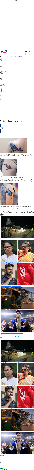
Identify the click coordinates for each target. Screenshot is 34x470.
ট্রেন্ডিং (1, 77)
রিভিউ (3, 71)
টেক (0, 113)
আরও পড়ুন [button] (1, 337)
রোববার (1, 82)
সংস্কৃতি (5, 71)
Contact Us (2, 460)
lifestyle (2, 456)
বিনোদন (13, 56)
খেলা (1, 64)
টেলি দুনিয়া (7, 71)
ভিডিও (1, 79)
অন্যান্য (4, 65)
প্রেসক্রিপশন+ (8, 56)
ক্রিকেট (1, 65)
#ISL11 (2, 59)
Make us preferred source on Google (4, 137)
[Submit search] (29, 54)
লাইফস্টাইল (16, 56)
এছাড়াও (0, 118)
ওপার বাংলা (2, 68)
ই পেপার (1, 76)
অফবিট (1, 67)
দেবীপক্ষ (1, 83)
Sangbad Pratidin (3, 455)
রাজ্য (3, 56)
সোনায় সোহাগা (2, 86)
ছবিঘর (18, 56)
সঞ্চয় (21, 56)
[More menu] (33, 56)
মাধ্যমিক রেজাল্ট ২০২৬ (3, 84)
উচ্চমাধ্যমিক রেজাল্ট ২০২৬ (3, 85)
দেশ (0, 96)
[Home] (3, 51)
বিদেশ (6, 56)
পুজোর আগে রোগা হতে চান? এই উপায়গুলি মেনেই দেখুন (17, 177)
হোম (1, 58)
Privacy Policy (2, 462)
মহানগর (2, 56)
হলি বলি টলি (2, 71)
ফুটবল (2, 65)
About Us (2, 459)
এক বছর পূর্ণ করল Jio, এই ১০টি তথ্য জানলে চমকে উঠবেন (17, 208)
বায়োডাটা (2, 73)
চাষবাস (1, 74)
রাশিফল (20, 56)
